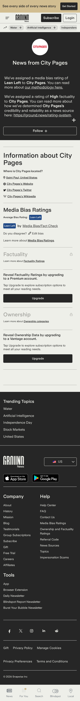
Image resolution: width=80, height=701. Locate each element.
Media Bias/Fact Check (40, 226)
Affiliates (9, 565)
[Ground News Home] (22, 18)
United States (13, 437)
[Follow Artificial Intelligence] (54, 28)
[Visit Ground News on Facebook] (9, 631)
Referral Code (49, 539)
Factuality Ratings (34, 261)
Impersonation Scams (54, 557)
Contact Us (47, 517)
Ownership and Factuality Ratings (56, 531)
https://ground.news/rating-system (42, 115)
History (8, 511)
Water (13, 27)
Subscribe (51, 18)
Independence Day (17, 422)
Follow (38, 131)
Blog (6, 523)
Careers (8, 559)
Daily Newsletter (13, 595)
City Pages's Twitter (19, 190)
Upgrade (38, 298)
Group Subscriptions (17, 535)
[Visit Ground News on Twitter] (20, 630)
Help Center (48, 505)
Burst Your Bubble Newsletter (22, 607)
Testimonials (11, 529)
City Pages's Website (20, 183)
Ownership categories (36, 321)
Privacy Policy (23, 648)
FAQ (43, 511)
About (7, 505)
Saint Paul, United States (32, 68)
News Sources (49, 545)
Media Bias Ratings (41, 240)
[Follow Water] (20, 28)
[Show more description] (40, 120)
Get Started (68, 6)
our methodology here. (44, 87)
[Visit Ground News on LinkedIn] (43, 630)
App (6, 583)
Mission (8, 517)
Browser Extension (15, 589)
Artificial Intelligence (39, 27)
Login (69, 18)
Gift (5, 547)
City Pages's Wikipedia (21, 196)
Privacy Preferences (17, 661)
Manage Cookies (49, 648)
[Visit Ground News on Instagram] (31, 630)
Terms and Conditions (52, 661)
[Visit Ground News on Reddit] (56, 630)
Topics (44, 551)
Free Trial (9, 553)
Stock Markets (14, 429)
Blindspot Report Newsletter (21, 601)
